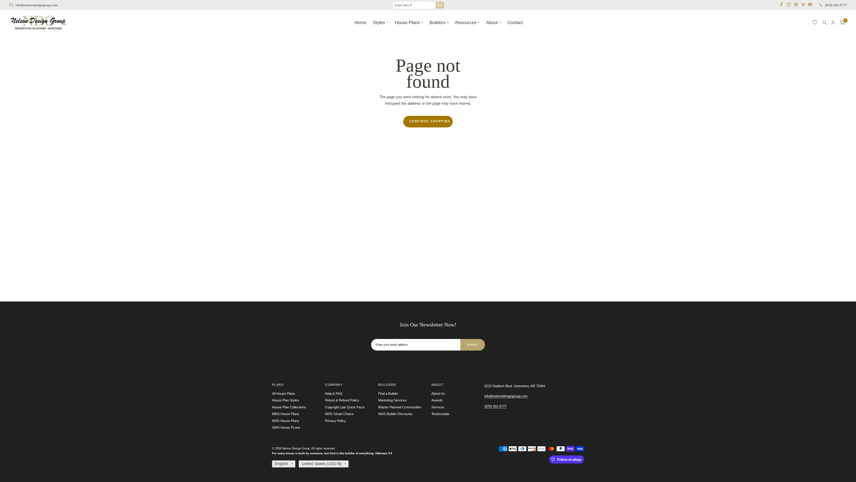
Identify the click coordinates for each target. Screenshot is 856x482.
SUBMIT (473, 345)
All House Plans (283, 393)
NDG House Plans (285, 421)
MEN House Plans (285, 414)
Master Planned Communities (400, 407)
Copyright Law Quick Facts (345, 407)
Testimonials (440, 414)
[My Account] (833, 22)
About (492, 22)
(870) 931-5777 (836, 5)
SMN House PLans (286, 427)
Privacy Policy (335, 421)
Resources (465, 22)
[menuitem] (360, 23)
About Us (438, 393)
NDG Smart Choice (339, 414)
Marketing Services (392, 400)
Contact (515, 22)
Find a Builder (388, 393)
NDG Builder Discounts (395, 414)
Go (439, 5)
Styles (379, 22)
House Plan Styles (285, 400)
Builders (437, 22)
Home (360, 22)
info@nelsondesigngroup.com (37, 5)
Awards (436, 400)
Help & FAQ (333, 393)
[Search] (824, 22)
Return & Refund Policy (342, 400)
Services (437, 407)
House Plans (407, 22)
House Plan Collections (289, 407)
